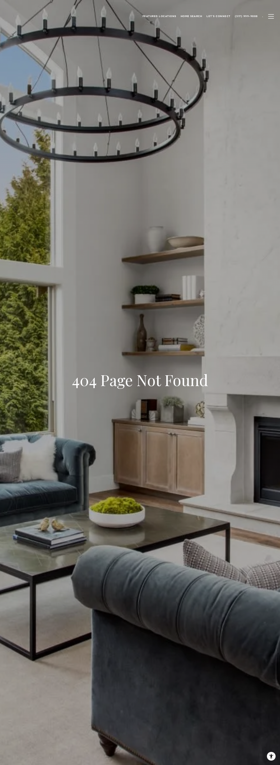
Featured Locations (159, 16)
